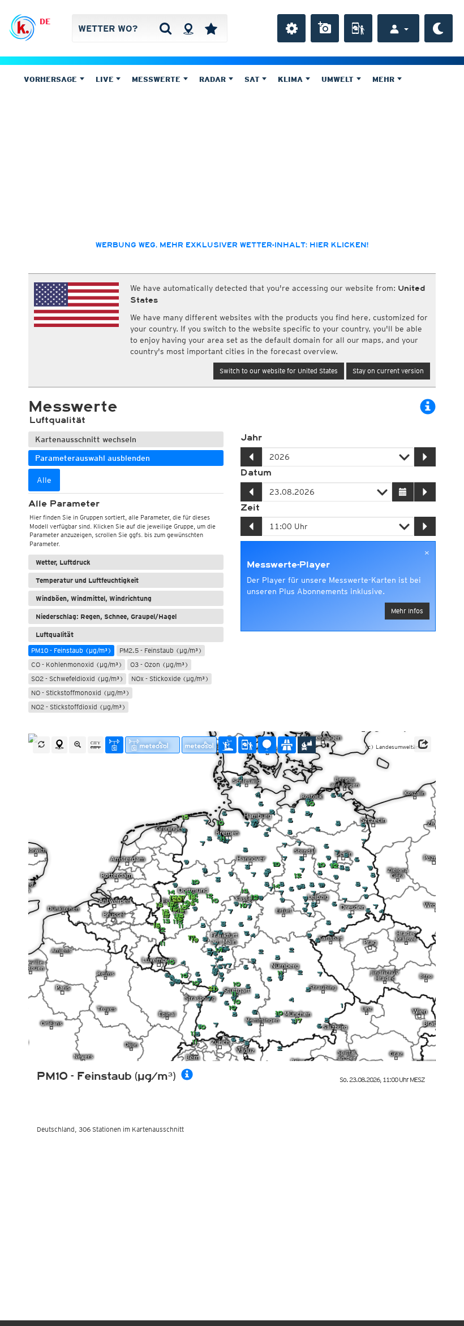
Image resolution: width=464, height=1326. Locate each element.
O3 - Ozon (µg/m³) (159, 664)
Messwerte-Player (288, 565)
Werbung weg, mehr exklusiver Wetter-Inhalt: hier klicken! (232, 245)
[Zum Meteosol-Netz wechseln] (199, 744)
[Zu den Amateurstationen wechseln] (227, 744)
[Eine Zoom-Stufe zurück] (77, 744)
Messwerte (157, 79)
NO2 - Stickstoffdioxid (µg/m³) (78, 707)
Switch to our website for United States (279, 371)
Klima (291, 79)
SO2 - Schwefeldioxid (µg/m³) (77, 678)
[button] (422, 744)
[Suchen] (165, 28)
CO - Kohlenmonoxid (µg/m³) (76, 664)
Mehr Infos (407, 611)
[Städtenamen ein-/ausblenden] (96, 744)
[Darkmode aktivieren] (438, 28)
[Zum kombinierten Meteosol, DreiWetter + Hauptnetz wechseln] (152, 744)
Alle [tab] (44, 480)
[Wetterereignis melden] (358, 28)
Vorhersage (51, 79)
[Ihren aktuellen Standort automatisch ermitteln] (188, 28)
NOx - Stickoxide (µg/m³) (170, 678)
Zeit (250, 508)
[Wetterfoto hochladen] (325, 28)
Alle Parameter (64, 504)
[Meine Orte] (211, 28)
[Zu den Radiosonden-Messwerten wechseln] (267, 744)
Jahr (251, 438)
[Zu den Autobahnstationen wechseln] (287, 744)
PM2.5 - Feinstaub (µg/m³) (160, 650)
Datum (256, 473)
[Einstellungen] (291, 28)
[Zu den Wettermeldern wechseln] (247, 744)
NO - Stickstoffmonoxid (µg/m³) (80, 692)
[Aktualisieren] (41, 744)
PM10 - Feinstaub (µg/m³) (71, 650)
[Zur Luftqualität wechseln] (307, 744)
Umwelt (338, 79)
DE (45, 21)
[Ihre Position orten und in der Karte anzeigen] (59, 744)
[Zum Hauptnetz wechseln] (114, 744)
